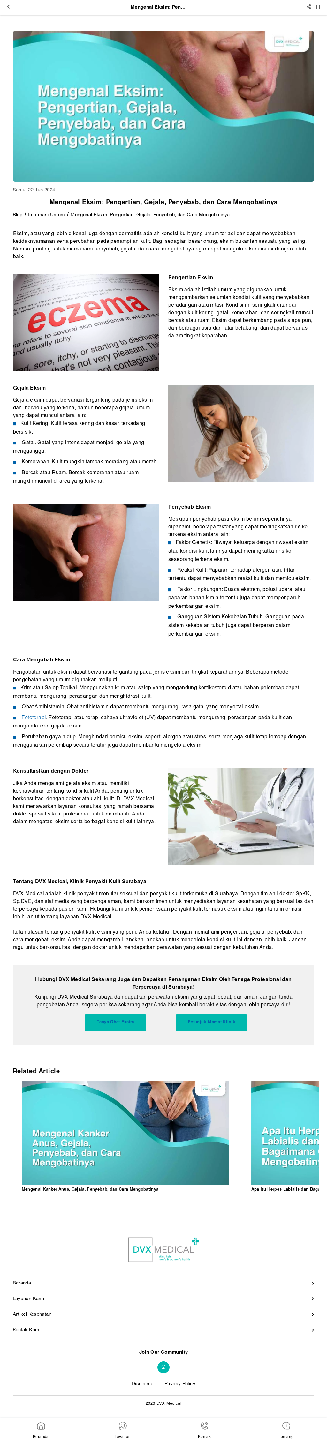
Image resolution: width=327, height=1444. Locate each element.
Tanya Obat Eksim (115, 1022)
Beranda (22, 1283)
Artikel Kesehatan (32, 1314)
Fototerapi (34, 718)
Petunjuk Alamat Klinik (211, 1022)
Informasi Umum (46, 215)
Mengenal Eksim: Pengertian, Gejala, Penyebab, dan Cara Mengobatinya (150, 215)
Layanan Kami (28, 1299)
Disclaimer (143, 1384)
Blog (18, 215)
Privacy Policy (179, 1384)
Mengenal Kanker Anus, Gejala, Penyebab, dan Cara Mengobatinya (90, 1190)
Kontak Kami (27, 1330)
